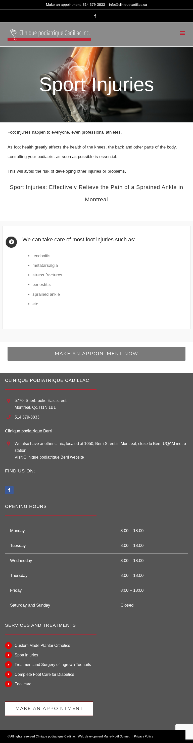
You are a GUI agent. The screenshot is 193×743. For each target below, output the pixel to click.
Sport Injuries (26, 655)
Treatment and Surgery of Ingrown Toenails (53, 664)
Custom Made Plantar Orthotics (42, 645)
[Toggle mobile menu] (182, 33)
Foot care (23, 684)
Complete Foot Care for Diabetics (44, 674)
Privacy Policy (143, 736)
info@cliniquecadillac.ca (128, 5)
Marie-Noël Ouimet (116, 736)
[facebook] (9, 490)
